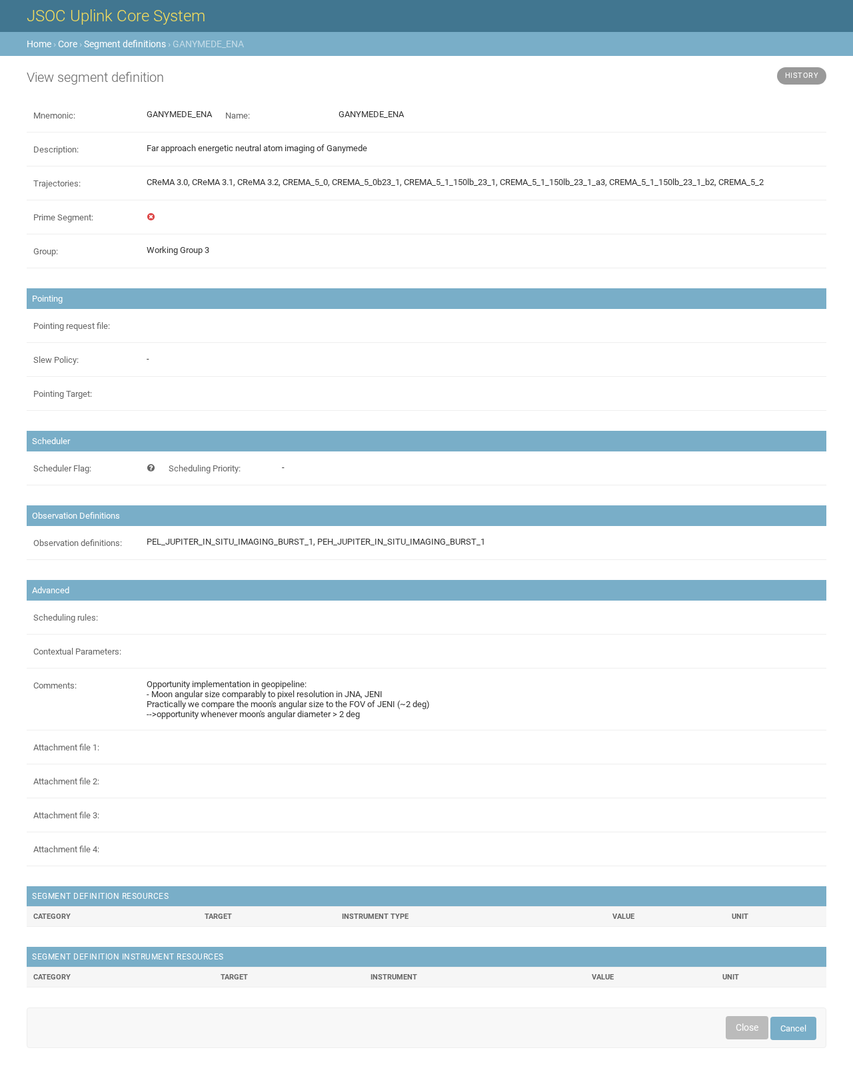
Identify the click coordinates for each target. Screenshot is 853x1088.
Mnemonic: (54, 116)
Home (39, 44)
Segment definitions (125, 44)
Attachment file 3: (66, 815)
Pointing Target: (62, 394)
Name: (237, 116)
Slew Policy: (56, 360)
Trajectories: (57, 183)
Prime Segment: (63, 217)
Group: (45, 251)
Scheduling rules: (65, 618)
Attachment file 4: (66, 849)
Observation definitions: (77, 543)
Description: (56, 149)
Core (67, 44)
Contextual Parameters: (77, 652)
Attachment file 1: (66, 747)
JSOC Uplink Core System (116, 16)
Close (747, 1027)
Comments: (55, 685)
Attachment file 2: (66, 781)
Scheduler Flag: (62, 468)
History (802, 75)
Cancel (793, 1028)
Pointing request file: (71, 326)
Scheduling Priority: (205, 468)
